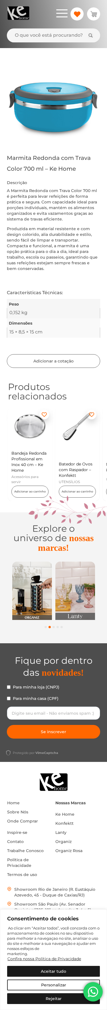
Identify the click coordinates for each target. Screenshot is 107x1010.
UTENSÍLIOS (69, 482)
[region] (53, 959)
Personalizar (53, 985)
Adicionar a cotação (53, 361)
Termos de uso (22, 874)
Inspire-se (17, 832)
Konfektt (64, 823)
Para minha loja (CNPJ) (36, 687)
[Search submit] (90, 35)
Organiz (63, 841)
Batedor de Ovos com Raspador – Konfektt (75, 469)
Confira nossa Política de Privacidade (44, 958)
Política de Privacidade (19, 862)
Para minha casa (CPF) (35, 698)
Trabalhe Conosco (25, 850)
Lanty (60, 832)
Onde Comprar (22, 821)
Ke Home (64, 814)
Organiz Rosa (68, 850)
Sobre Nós (17, 812)
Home (13, 802)
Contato (15, 841)
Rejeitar (54, 998)
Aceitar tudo (53, 971)
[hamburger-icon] (61, 14)
